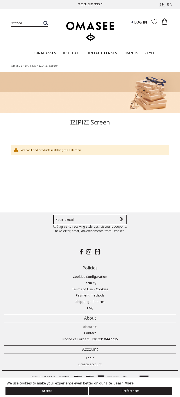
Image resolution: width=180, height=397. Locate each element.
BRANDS (31, 66)
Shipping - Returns (90, 301)
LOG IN (140, 22)
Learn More (123, 383)
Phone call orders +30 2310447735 (90, 339)
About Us (90, 326)
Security (90, 283)
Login (90, 358)
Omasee (17, 66)
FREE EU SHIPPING (89, 4)
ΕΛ (169, 4)
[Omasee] (90, 29)
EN (162, 4)
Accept (47, 391)
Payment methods (90, 295)
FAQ (90, 308)
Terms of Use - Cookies (90, 289)
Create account (90, 364)
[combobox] (29, 23)
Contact (90, 333)
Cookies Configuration (90, 276)
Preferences (130, 391)
